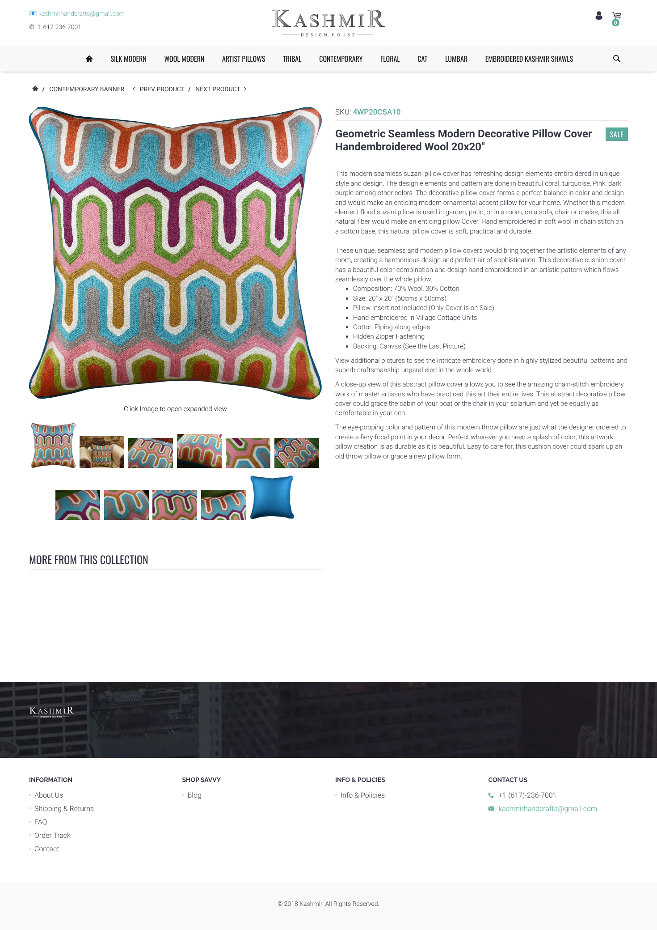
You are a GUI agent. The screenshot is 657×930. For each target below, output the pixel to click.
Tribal (292, 58)
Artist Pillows (243, 58)
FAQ (40, 822)
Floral (390, 58)
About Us (48, 795)
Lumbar (456, 58)
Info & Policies (363, 795)
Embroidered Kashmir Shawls (529, 58)
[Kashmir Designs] (51, 711)
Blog (195, 795)
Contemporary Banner (86, 89)
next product (219, 89)
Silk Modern (128, 58)
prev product (164, 89)
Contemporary (340, 58)
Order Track (52, 835)
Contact (46, 849)
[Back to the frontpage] (35, 89)
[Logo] (328, 23)
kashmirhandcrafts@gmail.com (81, 13)
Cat (422, 58)
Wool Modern (184, 58)
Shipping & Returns (64, 808)
